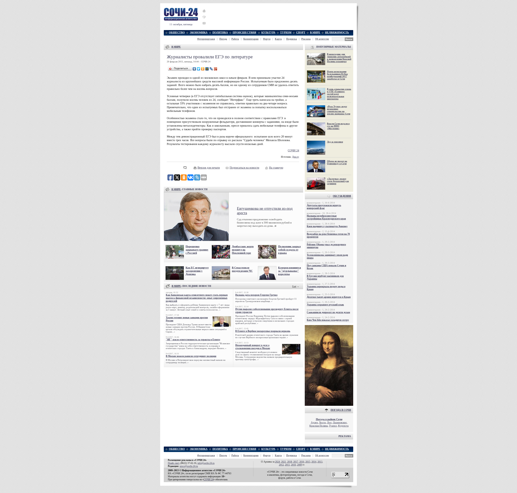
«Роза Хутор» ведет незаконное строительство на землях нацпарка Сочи (338, 110)
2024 (277, 461)
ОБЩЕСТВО (177, 32)
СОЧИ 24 (293, 150)
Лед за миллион (335, 142)
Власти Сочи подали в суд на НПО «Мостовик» (338, 126)
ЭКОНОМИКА (198, 32)
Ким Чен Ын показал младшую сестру (328, 320)
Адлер (314, 422)
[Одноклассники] (203, 68)
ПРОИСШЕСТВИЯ (244, 32)
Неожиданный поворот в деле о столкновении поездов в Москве (252, 347)
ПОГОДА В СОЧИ (341, 410)
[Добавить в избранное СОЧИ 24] (204, 20)
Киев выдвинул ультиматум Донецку (327, 226)
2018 (289, 461)
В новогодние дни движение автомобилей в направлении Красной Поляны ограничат (339, 58)
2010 (293, 464)
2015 (307, 461)
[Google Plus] (215, 68)
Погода (223, 39)
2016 (301, 461)
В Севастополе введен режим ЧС (242, 269)
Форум (266, 39)
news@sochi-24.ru (189, 466)
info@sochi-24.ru (206, 463)
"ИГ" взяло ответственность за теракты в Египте (193, 339)
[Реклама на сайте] (329, 404)
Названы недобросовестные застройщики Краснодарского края (326, 217)
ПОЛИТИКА (220, 32)
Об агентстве (322, 39)
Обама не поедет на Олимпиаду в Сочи (337, 162)
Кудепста (343, 425)
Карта (278, 39)
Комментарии (250, 39)
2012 (281, 464)
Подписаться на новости (244, 167)
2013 (319, 461)
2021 (283, 461)
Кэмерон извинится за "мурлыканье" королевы (289, 271)
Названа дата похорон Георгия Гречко (256, 295)
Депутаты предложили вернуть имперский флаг (324, 207)
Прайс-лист (173, 463)
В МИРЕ (315, 32)
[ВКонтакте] (194, 68)
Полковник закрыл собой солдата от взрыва (289, 249)
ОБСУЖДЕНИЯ (342, 196)
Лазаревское (340, 422)
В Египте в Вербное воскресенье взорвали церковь (262, 331)
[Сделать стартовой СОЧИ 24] (204, 14)
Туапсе (333, 425)
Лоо (329, 422)
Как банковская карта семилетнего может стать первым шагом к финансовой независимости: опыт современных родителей (197, 298)
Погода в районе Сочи (329, 419)
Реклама (306, 39)
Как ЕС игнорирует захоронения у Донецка (197, 271)
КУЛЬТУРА (268, 32)
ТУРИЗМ (285, 32)
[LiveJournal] (211, 68)
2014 (313, 461)
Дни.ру (295, 157)
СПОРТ (300, 32)
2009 (299, 464)
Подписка (291, 39)
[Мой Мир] (207, 68)
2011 (287, 464)
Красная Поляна (318, 425)
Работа (235, 39)
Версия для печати (209, 167)
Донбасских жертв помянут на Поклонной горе (243, 249)
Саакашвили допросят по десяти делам (328, 312)
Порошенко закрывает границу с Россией (197, 249)
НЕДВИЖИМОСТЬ (337, 32)
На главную (276, 167)
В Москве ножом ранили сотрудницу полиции (191, 356)
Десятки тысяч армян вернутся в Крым (329, 297)
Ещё (294, 286)
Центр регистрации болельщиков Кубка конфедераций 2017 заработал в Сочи (337, 75)
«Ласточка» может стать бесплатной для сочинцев (338, 181)
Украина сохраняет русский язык (325, 304)
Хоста (322, 422)
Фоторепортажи (206, 39)
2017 (295, 461)
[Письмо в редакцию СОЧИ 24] (204, 23)
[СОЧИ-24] (181, 19)
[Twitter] (199, 68)
